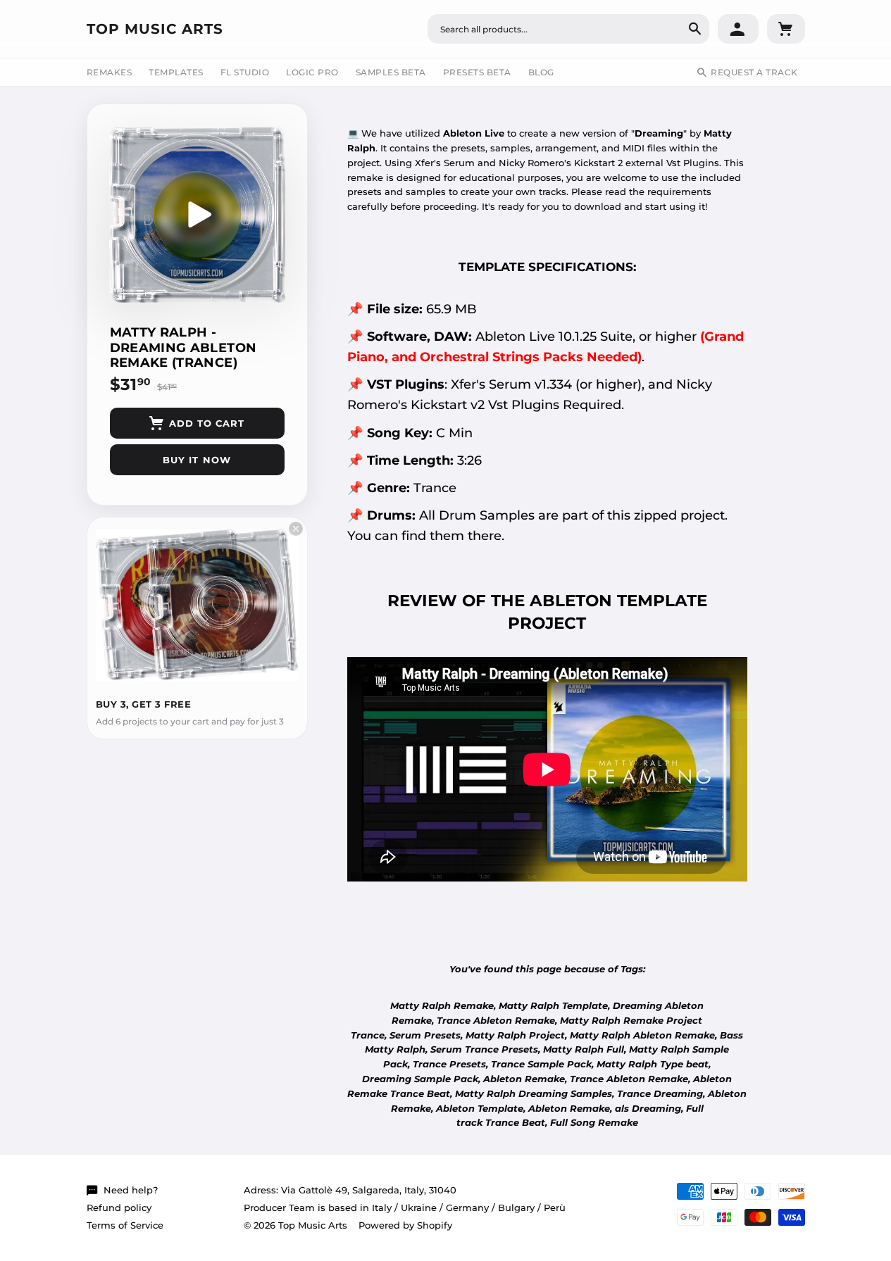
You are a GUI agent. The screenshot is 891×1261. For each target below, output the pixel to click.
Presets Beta (477, 72)
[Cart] (786, 29)
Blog (541, 72)
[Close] (296, 529)
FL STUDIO (245, 72)
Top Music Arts (155, 28)
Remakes (109, 72)
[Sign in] (738, 29)
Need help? (131, 1190)
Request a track (754, 72)
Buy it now (196, 459)
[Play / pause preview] (197, 214)
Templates (176, 72)
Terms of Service (125, 1225)
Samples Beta (391, 72)
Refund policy (119, 1207)
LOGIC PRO (312, 72)
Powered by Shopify (405, 1225)
